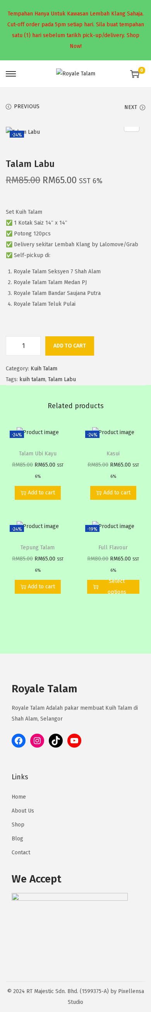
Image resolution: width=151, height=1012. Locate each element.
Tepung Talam (38, 547)
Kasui (113, 453)
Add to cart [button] (41, 492)
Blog (17, 838)
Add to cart (69, 345)
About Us (23, 811)
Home (19, 797)
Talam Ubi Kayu (38, 453)
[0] (134, 73)
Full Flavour (113, 547)
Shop (18, 824)
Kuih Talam (44, 368)
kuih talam (32, 379)
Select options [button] (117, 587)
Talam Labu (62, 379)
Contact (21, 852)
